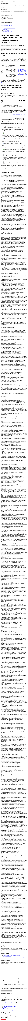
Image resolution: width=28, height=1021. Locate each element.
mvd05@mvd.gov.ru (22, 74)
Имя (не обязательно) (5, 977)
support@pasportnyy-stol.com (8, 1002)
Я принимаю (14, 988)
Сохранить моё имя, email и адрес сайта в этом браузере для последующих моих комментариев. (12, 985)
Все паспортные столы (9, 28)
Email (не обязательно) (6, 980)
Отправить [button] (3, 1019)
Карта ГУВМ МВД (7, 31)
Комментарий (4, 966)
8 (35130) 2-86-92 (22, 71)
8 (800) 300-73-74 (22, 70)
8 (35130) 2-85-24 (22, 69)
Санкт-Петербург (7, 30)
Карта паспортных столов (7, 5)
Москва (5, 29)
